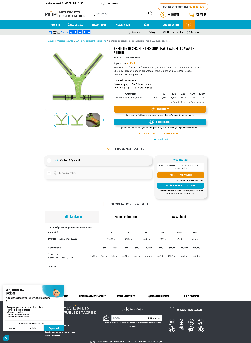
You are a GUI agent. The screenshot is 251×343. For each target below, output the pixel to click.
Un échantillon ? (160, 139)
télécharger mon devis (180, 185)
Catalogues (153, 32)
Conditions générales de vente (60, 332)
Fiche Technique (125, 216)
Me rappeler (113, 3)
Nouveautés (196, 32)
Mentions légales (155, 341)
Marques (136, 32)
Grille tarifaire (72, 216)
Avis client (179, 216)
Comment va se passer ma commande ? (160, 133)
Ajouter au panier (181, 175)
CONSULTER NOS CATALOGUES (189, 309)
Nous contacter (52, 335)
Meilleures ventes (175, 32)
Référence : (120, 57)
